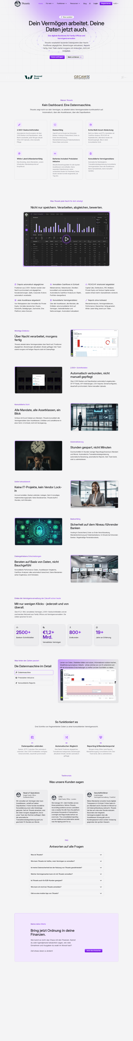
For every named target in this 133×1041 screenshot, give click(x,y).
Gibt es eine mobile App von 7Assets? (45, 893)
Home (40, 3)
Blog (85, 3)
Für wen (49, 3)
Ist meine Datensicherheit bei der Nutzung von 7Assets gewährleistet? (56, 868)
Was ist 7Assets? (37, 855)
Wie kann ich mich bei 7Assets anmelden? (46, 887)
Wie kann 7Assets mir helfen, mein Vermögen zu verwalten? (53, 861)
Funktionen (61, 3)
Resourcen (74, 3)
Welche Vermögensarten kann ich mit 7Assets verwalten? (52, 874)
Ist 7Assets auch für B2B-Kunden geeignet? (47, 880)
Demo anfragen (57, 57)
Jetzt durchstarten (93, 951)
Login (96, 3)
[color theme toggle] (90, 3)
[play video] (66, 239)
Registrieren (106, 3)
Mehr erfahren (73, 57)
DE (115, 4)
